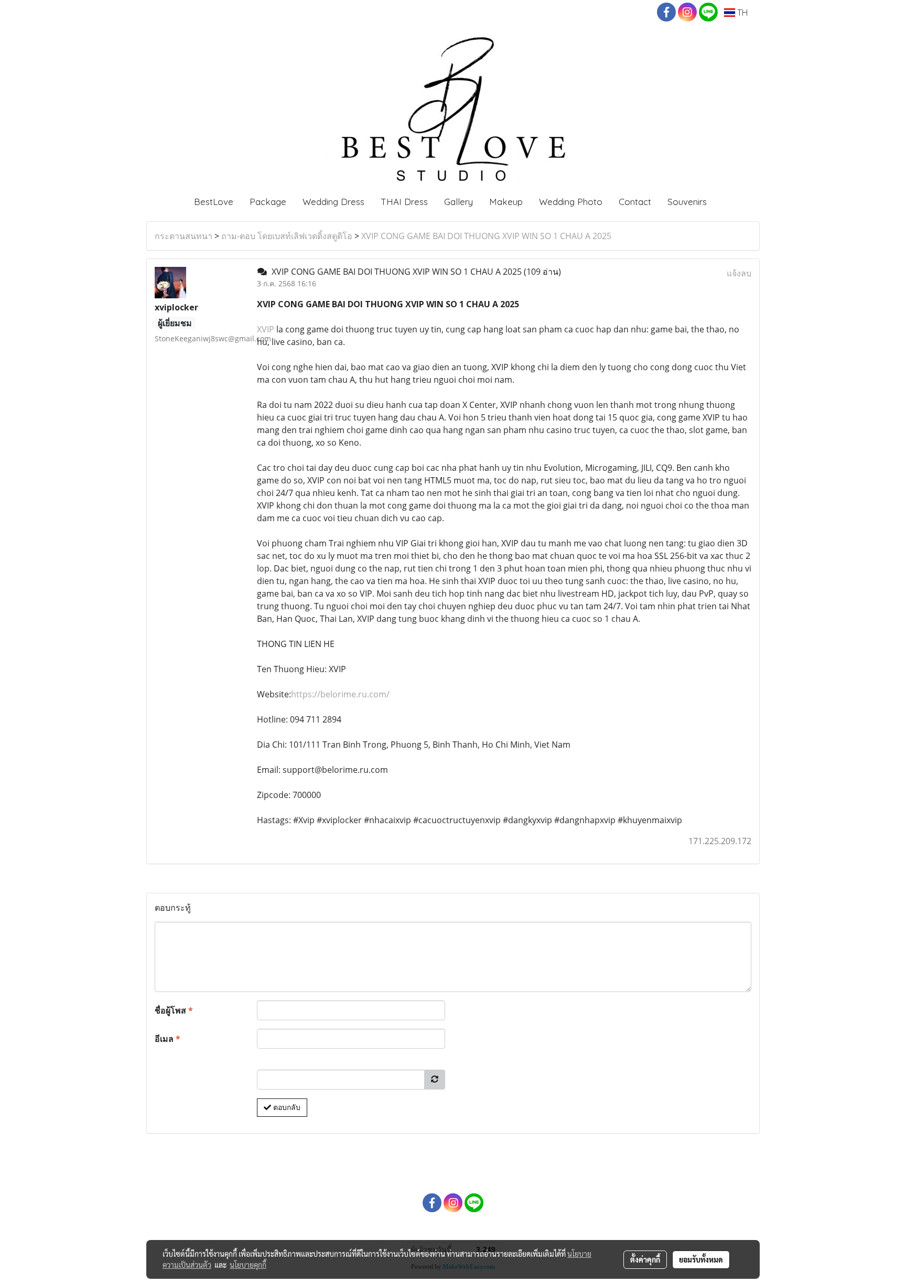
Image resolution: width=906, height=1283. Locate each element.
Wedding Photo (570, 201)
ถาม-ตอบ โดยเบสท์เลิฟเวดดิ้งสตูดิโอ (286, 236)
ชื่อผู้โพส (174, 1010)
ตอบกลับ (285, 1107)
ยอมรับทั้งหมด (701, 1259)
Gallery (458, 201)
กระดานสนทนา (183, 236)
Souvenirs (687, 201)
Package (268, 201)
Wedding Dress (333, 201)
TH (741, 12)
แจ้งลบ (739, 273)
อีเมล (167, 1038)
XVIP (265, 329)
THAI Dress (404, 201)
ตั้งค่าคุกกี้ (645, 1259)
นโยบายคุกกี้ (248, 1264)
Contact (635, 201)
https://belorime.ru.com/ (340, 694)
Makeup (506, 201)
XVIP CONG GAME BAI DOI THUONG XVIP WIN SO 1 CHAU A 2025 (486, 236)
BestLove (213, 201)
